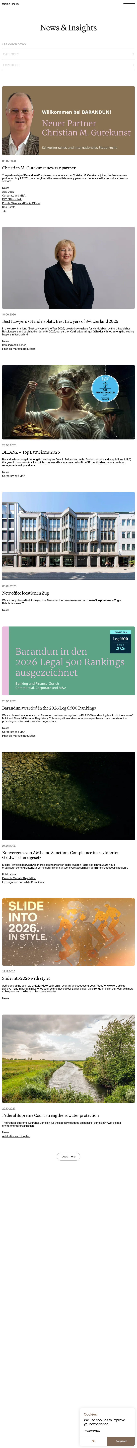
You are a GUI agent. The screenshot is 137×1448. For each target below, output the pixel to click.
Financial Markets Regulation (19, 349)
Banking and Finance (14, 345)
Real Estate (8, 207)
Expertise (11, 65)
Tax (4, 211)
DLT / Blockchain (12, 199)
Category (11, 54)
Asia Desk (8, 192)
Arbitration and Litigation (16, 1136)
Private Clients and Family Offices (21, 203)
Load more (69, 1156)
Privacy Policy (92, 1431)
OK (93, 1441)
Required (121, 1441)
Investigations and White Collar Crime (23, 882)
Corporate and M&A (14, 195)
